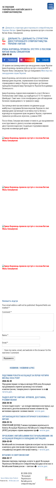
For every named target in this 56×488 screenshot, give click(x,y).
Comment (7, 312)
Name (5, 335)
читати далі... (7, 392)
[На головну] (17, 3)
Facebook (12, 60)
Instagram (29, 60)
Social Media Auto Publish (9, 478)
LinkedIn (45, 60)
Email (5, 343)
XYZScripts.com (14, 481)
